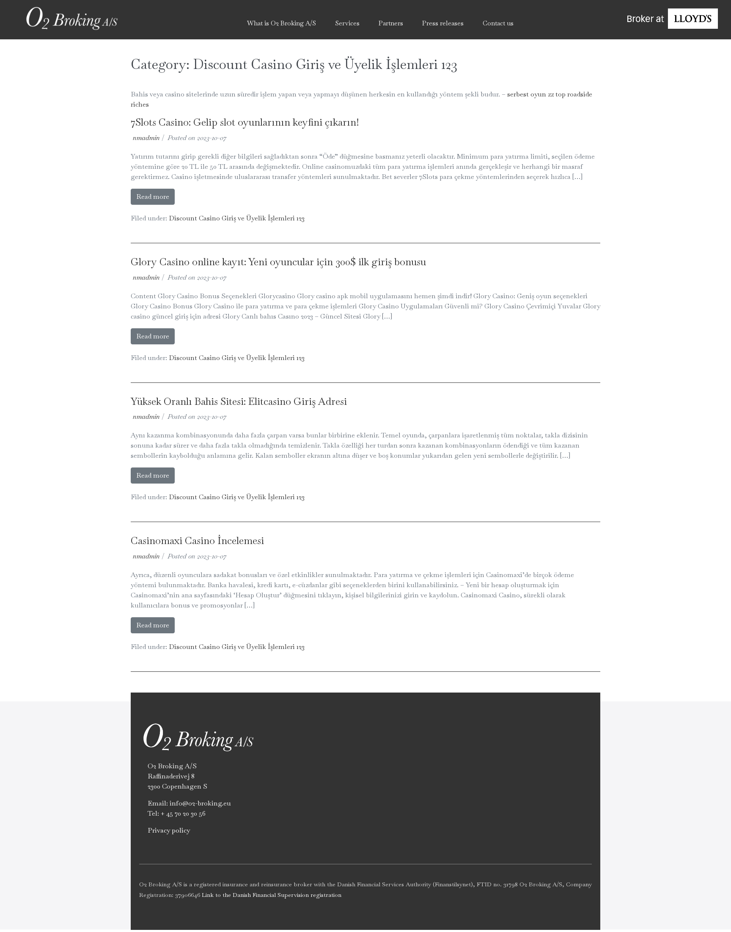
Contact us (498, 23)
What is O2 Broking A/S (281, 23)
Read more (152, 196)
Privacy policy (169, 830)
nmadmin (146, 137)
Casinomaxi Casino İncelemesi (197, 540)
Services (347, 23)
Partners (391, 23)
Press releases (443, 23)
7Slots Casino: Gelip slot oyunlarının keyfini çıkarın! (245, 122)
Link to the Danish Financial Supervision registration (271, 895)
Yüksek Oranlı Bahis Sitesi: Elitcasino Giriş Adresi (239, 401)
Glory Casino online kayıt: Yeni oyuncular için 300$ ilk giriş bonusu (278, 261)
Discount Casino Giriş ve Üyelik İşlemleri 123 (237, 218)
